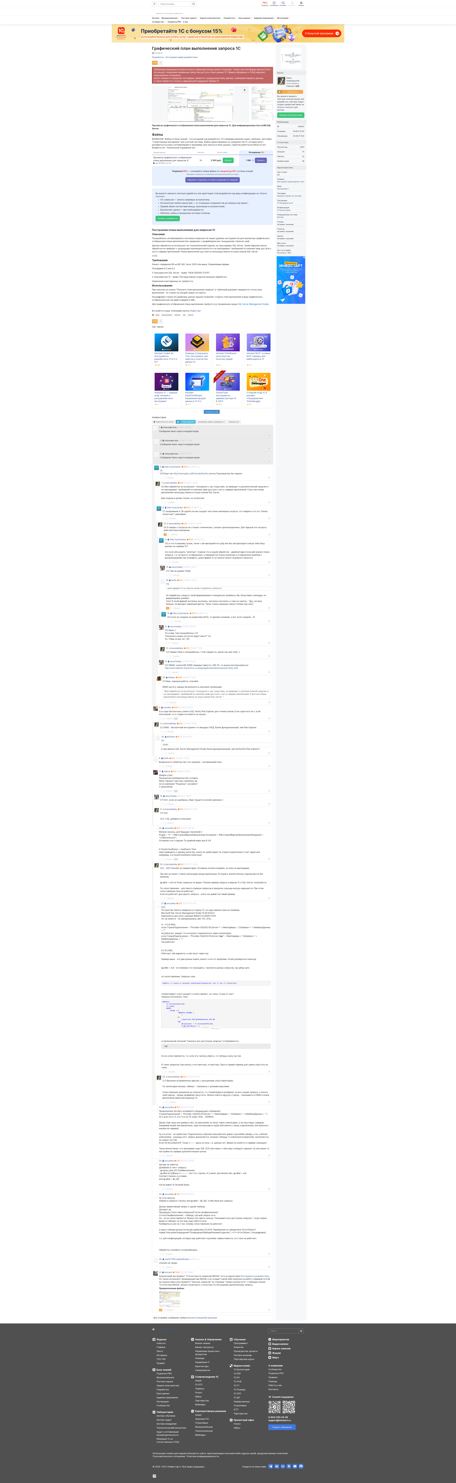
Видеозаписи (280, 1344)
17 (162, 800)
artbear (171, 677)
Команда (199, 1358)
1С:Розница (239, 1389)
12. (166, 626)
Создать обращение (282, 1427)
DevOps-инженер (243, 1355)
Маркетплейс (242, 1365)
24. (160, 1161)
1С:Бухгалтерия (242, 1369)
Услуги (198, 1392)
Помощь (272, 1381)
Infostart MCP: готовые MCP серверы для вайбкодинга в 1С (258, 356)
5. (161, 454)
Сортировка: (211, 422)
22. (160, 828)
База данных (163, 1393)
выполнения (167, 315)
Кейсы (198, 1396)
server (190, 315)
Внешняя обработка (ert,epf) (289, 196)
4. (161, 723)
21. (161, 809)
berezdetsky (171, 483)
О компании (275, 1365)
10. (165, 523)
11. (166, 539)
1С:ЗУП (237, 1393)
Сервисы (199, 1388)
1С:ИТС (199, 1384)
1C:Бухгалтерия (283, 210)
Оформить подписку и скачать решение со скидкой (213, 180)
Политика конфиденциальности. (202, 1456)
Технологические (204, 1431)
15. (167, 648)
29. (160, 1259)
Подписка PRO (164, 1373)
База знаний (164, 1369)
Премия (161, 1363)
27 (164, 1081)
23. (160, 1107)
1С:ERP (237, 1373)
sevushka (169, 828)
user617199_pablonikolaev (177, 1259)
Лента (160, 1351)
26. (161, 864)
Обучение (240, 1339)
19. (161, 796)
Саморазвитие (202, 1370)
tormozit (168, 1272)
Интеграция (163, 1401)
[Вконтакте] (276, 1466)
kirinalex (171, 737)
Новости (161, 1343)
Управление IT (202, 1362)
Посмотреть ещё (211, 412)
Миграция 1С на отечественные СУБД (168, 1440)
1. (159, 427)
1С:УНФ (237, 1381)
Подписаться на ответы (164, 422)
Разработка (163, 1389)
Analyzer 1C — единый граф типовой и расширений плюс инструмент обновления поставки (165, 398)
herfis (173, 580)
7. (162, 483)
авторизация (210, 1318)
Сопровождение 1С (207, 1376)
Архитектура (202, 1366)
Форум (276, 1353)
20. (163, 677)
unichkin (167, 707)
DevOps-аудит (164, 1420)
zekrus (167, 771)
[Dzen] (288, 1466)
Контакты (273, 1389)
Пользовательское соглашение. (169, 1456)
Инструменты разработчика (255, 1276)
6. (161, 467)
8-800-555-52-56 (278, 1417)
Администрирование (167, 1397)
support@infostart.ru (279, 1420)
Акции (198, 1380)
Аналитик (238, 1347)
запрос (177, 315)
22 (162, 868)
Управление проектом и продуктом (207, 1353)
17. (160, 771)
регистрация (197, 1318)
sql (184, 315)
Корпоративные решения (210, 1411)
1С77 (236, 1409)
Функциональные (165, 1377)
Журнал (161, 1339)
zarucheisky (177, 567)
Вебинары (200, 1404)
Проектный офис (244, 1420)
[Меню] (154, 3)
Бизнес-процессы (204, 1347)
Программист (283, 189)
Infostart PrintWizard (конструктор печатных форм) (226, 356)
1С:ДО (237, 1397)
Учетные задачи (165, 1381)
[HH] (282, 1466)
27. (162, 903)
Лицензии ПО (202, 1419)
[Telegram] (270, 1466)
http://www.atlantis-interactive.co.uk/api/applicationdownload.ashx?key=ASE (201, 668)
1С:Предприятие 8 (285, 203)
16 (169, 617)
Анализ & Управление (208, 1339)
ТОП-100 (161, 1359)
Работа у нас (275, 1385)
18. (168, 613)
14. (166, 661)
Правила (272, 1377)
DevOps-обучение (166, 1416)
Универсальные (242, 1401)
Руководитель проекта (246, 1351)
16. (167, 580)
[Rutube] (301, 1466)
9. (163, 507)
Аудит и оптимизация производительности (168, 1433)
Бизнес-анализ (202, 1343)
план (157, 315)
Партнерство (202, 1400)
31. (160, 1272)
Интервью (162, 1355)
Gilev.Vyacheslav (172, 467)
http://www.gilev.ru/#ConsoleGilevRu (190, 473)
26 (163, 907)
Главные (161, 1347)
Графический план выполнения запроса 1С (196, 48)
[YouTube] (294, 1466)
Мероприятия (280, 1339)
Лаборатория (165, 1412)
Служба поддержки (283, 1397)
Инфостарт (195, 311)
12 (168, 652)
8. (160, 758)
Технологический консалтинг (171, 1428)
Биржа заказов (281, 1348)
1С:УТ (236, 1385)
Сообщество (163, 1405)
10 (167, 543)
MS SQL (280, 217)
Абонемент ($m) (284, 253)
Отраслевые (201, 1423)
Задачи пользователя (168, 1385)
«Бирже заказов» (285, 107)
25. (160, 1194)
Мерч (275, 1357)
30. (162, 737)
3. (161, 440)
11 (167, 571)
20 (162, 819)
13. (167, 567)
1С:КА (237, 1377)
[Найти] (301, 1331)
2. (160, 707)
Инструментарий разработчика (290, 181)
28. (163, 1077)
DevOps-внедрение (167, 1424)
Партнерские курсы (244, 1359)
